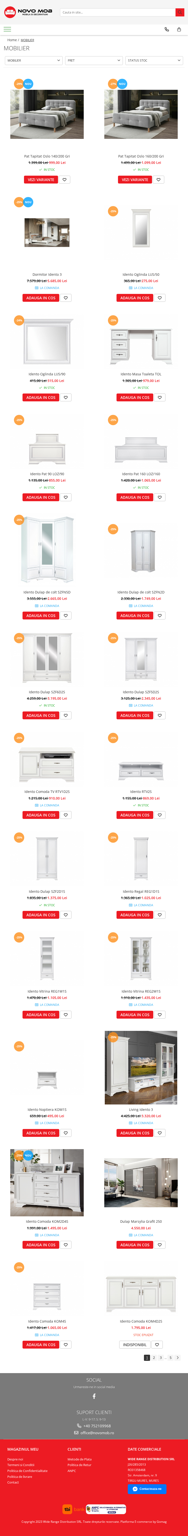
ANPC (72, 1471)
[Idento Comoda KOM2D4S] (47, 1183)
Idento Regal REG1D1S (141, 891)
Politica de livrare (19, 1476)
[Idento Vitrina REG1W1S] (47, 958)
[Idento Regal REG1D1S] (141, 858)
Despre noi (15, 1459)
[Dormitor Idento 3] (47, 232)
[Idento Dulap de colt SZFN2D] (141, 550)
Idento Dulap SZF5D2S (141, 692)
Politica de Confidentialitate (27, 1471)
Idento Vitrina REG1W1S (47, 991)
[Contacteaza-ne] (166, 29)
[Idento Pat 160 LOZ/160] (141, 441)
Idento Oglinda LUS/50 (141, 274)
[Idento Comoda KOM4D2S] (141, 1288)
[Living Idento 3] (141, 1067)
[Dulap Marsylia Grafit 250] (141, 1182)
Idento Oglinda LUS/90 (47, 374)
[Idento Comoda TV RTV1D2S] (47, 759)
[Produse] (8, 30)
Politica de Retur (79, 1465)
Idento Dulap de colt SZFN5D (47, 592)
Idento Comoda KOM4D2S (141, 1321)
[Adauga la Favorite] (64, 180)
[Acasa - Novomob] (28, 12)
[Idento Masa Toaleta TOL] (141, 341)
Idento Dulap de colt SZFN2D (141, 592)
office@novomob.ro (97, 1432)
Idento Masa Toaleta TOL (141, 374)
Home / (13, 40)
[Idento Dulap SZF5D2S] (141, 659)
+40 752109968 (96, 1425)
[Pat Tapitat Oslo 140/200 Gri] (47, 114)
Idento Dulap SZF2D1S (47, 891)
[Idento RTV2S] (141, 759)
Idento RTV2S (141, 791)
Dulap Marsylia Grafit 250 (141, 1221)
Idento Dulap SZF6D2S (47, 692)
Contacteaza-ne (151, 1489)
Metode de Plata (80, 1459)
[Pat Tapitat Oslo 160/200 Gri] (141, 114)
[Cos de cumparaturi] (179, 29)
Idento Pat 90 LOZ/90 (47, 474)
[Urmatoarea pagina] (177, 1358)
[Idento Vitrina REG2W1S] (141, 958)
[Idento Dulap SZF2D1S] (47, 858)
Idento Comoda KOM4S (47, 1321)
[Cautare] (180, 12)
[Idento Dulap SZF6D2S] (47, 659)
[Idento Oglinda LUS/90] (47, 341)
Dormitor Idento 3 (47, 274)
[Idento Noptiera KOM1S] (47, 1067)
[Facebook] (94, 1396)
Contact (13, 1482)
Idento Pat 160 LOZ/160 (141, 474)
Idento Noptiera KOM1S (47, 1109)
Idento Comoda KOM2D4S (47, 1221)
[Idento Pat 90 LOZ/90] (47, 441)
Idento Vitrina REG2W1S (141, 991)
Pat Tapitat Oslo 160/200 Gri (141, 156)
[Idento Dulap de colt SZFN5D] (47, 550)
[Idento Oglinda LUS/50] (141, 232)
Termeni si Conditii (20, 1465)
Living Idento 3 (141, 1109)
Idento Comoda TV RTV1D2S (47, 791)
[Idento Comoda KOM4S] (47, 1288)
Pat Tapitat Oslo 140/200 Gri (47, 156)
